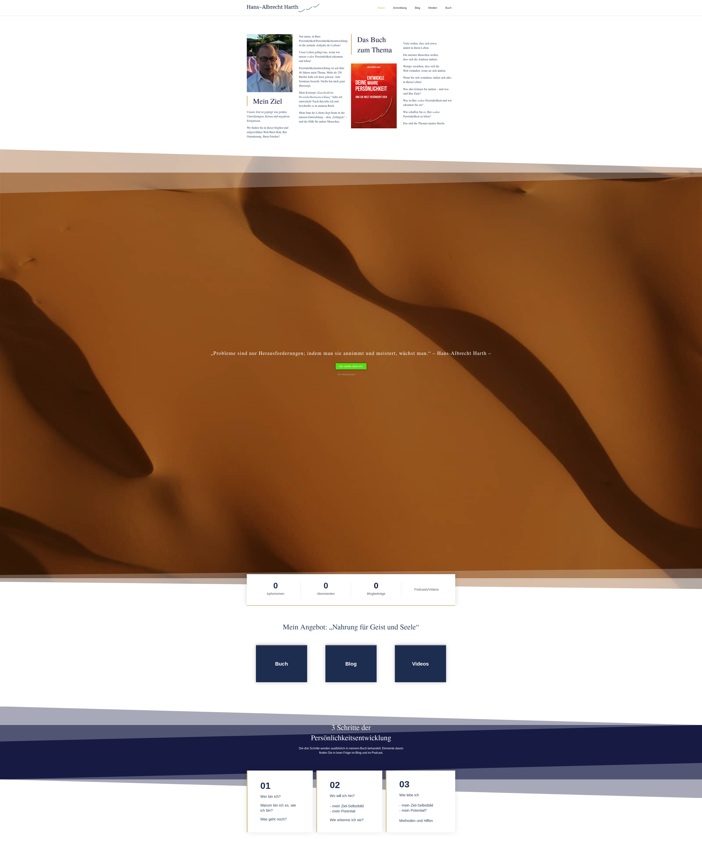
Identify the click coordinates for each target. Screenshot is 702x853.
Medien (432, 7)
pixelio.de (361, 374)
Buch (448, 7)
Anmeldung (400, 7)
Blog (417, 7)
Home (381, 7)
